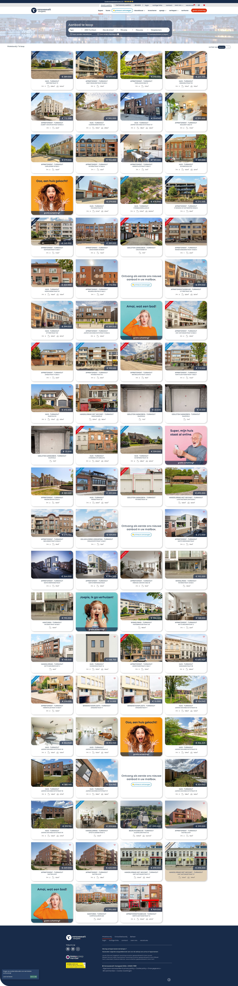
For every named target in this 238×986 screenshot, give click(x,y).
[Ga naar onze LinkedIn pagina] (73, 949)
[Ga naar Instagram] (78, 949)
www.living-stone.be (126, 955)
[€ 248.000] (52, 231)
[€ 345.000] (97, 398)
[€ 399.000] (186, 273)
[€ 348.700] (97, 648)
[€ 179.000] (186, 356)
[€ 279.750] (52, 523)
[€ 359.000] (141, 440)
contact (169, 5)
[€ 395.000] (97, 106)
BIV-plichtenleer (109, 971)
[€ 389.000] (52, 65)
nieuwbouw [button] (139, 10)
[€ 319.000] (52, 689)
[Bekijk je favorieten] (204, 5)
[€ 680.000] (186, 648)
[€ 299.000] (186, 814)
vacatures (190, 5)
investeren (152, 10)
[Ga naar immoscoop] (74, 957)
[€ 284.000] (97, 564)
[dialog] (20, 974)
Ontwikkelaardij (123, 5)
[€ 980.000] (141, 606)
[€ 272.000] (186, 523)
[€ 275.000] (186, 190)
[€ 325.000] (97, 65)
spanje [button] (162, 10)
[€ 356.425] (186, 731)
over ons (134, 940)
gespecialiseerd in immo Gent (145, 959)
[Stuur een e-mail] (199, 5)
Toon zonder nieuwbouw (82, 34)
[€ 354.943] (141, 106)
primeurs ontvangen (142, 285)
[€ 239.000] (186, 65)
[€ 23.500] (141, 398)
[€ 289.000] (186, 148)
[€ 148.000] (186, 606)
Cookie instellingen (124, 971)
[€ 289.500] (97, 315)
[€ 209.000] (97, 814)
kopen (100, 10)
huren (108, 10)
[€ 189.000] (141, 148)
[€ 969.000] (141, 898)
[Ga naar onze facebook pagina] (68, 949)
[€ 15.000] (97, 689)
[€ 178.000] (97, 273)
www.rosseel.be (130, 959)
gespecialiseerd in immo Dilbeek (148, 957)
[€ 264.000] (52, 273)
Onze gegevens (154, 968)
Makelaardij (106, 5)
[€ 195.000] (186, 564)
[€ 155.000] (97, 148)
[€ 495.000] (186, 481)
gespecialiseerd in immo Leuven (142, 955)
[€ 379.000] (52, 148)
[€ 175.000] (52, 106)
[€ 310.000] (141, 65)
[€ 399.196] (52, 814)
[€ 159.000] (97, 523)
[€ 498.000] (141, 856)
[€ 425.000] (97, 856)
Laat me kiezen (7, 976)
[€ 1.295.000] (141, 814)
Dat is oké (33, 976)
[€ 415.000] (52, 398)
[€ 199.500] (97, 356)
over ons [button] (178, 5)
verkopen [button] (173, 10)
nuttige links (157, 5)
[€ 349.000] (52, 856)
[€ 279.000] (97, 190)
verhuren (184, 10)
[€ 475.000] (141, 190)
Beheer (138, 5)
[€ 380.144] (52, 773)
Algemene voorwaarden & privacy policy (118, 968)
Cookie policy (141, 968)
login (147, 5)
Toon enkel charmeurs (108, 34)
